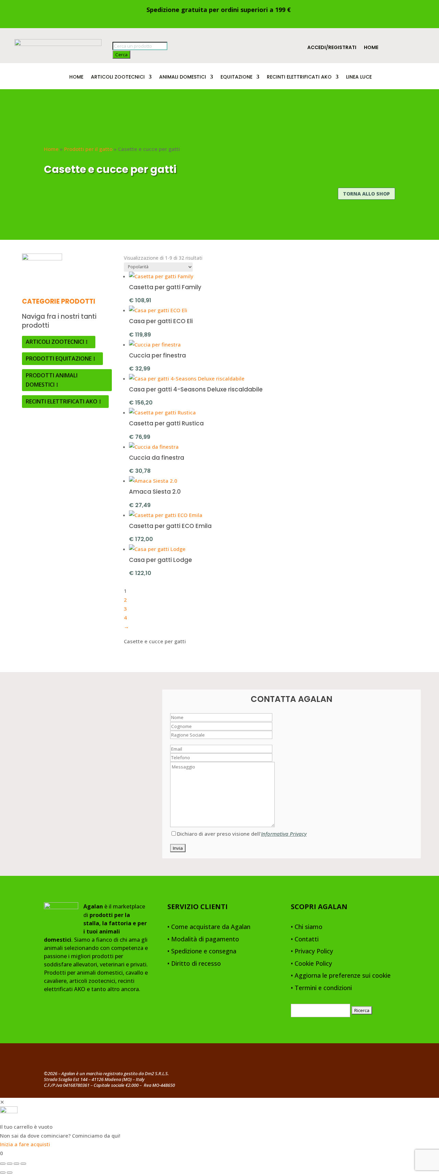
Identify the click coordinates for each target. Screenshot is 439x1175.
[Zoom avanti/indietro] (2, 1164)
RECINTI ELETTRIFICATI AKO (299, 77)
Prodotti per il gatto (88, 148)
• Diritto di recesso (194, 963)
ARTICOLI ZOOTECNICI (118, 77)
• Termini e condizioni (321, 988)
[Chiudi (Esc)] (23, 1164)
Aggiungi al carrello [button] (192, 299)
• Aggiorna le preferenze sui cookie (341, 975)
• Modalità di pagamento (203, 939)
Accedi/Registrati (331, 48)
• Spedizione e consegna (201, 951)
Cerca (121, 54)
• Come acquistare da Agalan (208, 927)
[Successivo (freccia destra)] (9, 1173)
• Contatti (305, 939)
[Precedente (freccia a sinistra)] (2, 1173)
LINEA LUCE (359, 77)
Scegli (169, 334)
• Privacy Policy (312, 951)
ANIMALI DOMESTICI (182, 77)
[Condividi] (16, 1164)
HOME (76, 77)
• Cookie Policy (311, 963)
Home (371, 48)
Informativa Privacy (284, 833)
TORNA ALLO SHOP (366, 193)
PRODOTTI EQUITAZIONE (59, 358)
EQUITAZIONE (236, 77)
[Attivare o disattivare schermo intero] (9, 1164)
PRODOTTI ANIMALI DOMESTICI (52, 380)
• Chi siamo (306, 927)
